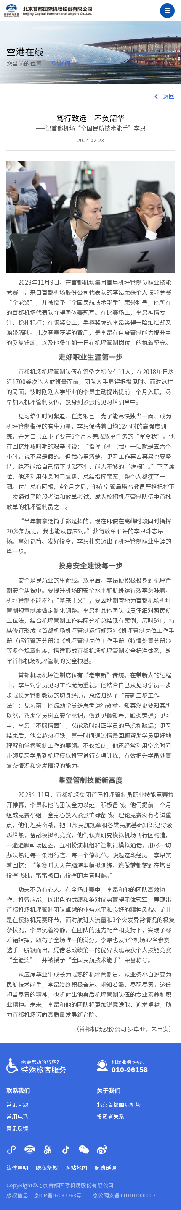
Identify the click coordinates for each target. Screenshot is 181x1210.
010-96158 (130, 1070)
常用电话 (17, 1116)
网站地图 (76, 1168)
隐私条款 (47, 1168)
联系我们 (18, 1091)
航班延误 (106, 1168)
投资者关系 (110, 1116)
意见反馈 (17, 1129)
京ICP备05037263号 (58, 1195)
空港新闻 (59, 64)
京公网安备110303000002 (124, 1195)
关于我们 (108, 1091)
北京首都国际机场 (119, 1105)
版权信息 (17, 1195)
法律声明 (17, 1168)
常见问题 (17, 1105)
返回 (169, 96)
